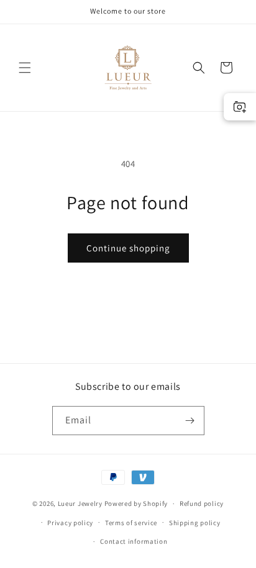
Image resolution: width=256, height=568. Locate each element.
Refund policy (202, 503)
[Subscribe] (190, 420)
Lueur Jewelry (80, 503)
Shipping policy (195, 522)
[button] (25, 67)
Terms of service (131, 522)
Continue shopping (128, 248)
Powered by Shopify (136, 503)
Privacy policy (70, 522)
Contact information (133, 541)
